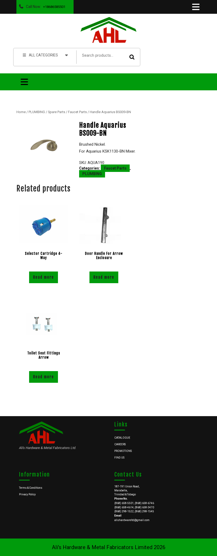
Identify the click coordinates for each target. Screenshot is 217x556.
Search (132, 57)
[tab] (195, 7)
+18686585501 (53, 5)
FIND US (119, 457)
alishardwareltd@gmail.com (132, 520)
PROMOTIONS (123, 451)
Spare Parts (56, 112)
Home (21, 112)
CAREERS (120, 444)
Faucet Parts (77, 112)
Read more (43, 277)
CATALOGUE (122, 437)
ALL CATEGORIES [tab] (43, 55)
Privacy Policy (27, 494)
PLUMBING (37, 112)
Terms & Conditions (30, 487)
